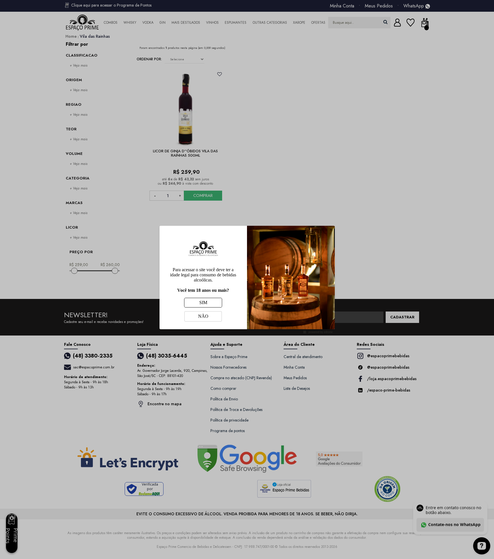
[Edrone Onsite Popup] (247, 279)
